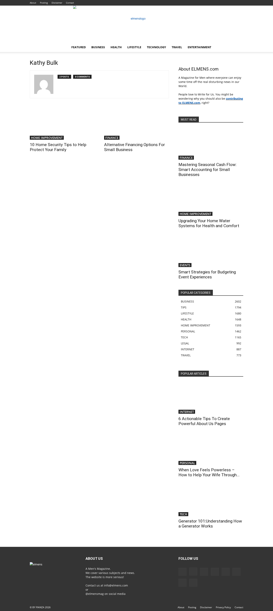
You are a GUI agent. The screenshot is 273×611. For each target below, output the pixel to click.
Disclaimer (57, 2)
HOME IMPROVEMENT (47, 138)
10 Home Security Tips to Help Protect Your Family (58, 147)
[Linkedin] (204, 572)
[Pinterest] (226, 572)
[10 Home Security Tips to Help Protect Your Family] (62, 124)
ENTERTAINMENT (199, 47)
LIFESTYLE (134, 47)
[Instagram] (193, 572)
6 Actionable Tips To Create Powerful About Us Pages (204, 421)
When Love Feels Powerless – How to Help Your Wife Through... (209, 472)
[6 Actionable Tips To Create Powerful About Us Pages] (210, 398)
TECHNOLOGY (156, 47)
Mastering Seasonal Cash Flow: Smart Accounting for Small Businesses (207, 169)
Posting (44, 2)
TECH (183, 514)
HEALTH (116, 47)
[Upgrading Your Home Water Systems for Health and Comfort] (210, 200)
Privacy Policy (223, 607)
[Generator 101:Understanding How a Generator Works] (210, 500)
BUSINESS (98, 47)
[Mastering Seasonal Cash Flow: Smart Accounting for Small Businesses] (210, 144)
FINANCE (111, 138)
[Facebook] (182, 572)
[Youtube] (193, 583)
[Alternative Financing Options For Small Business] (136, 124)
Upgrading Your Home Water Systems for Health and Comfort (208, 223)
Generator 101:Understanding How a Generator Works (210, 523)
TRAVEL (177, 47)
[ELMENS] (136, 24)
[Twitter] (182, 583)
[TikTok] (236, 572)
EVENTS (185, 265)
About (33, 2)
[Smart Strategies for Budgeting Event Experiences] (210, 251)
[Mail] (215, 572)
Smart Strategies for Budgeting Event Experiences (207, 274)
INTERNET (187, 412)
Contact (70, 2)
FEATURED (78, 47)
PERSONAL (187, 463)
